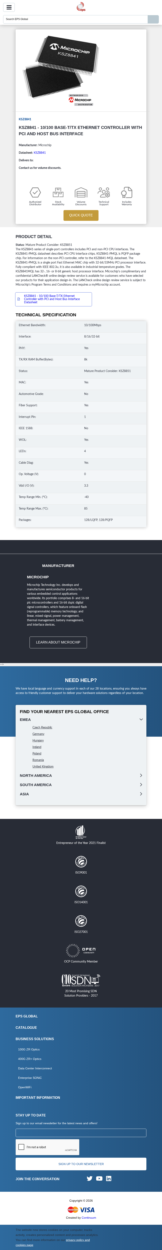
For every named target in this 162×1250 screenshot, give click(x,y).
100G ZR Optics (29, 1049)
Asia (24, 794)
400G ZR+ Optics (29, 1059)
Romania (38, 760)
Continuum (89, 1217)
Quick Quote (81, 215)
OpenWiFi (24, 1087)
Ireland (36, 747)
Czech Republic (42, 727)
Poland (36, 753)
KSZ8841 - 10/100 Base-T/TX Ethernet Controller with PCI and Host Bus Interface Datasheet (52, 299)
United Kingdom (43, 766)
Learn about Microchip (58, 642)
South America (36, 785)
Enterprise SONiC (30, 1077)
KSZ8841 (40, 152)
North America (36, 775)
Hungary (38, 740)
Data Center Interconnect (35, 1068)
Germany (38, 734)
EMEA (25, 720)
